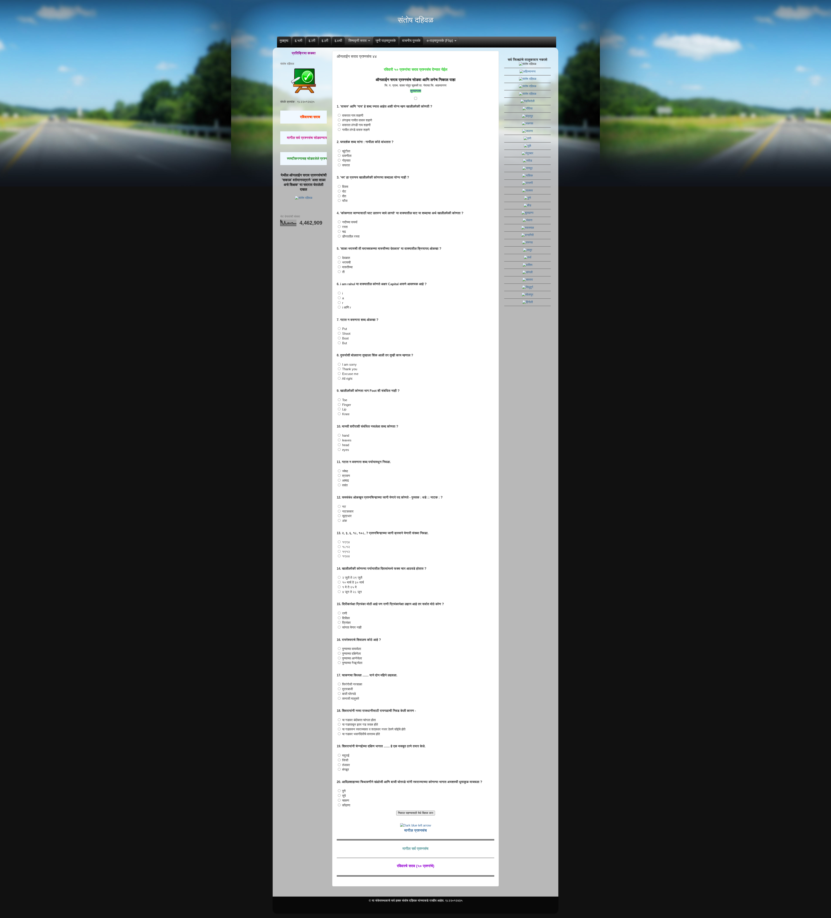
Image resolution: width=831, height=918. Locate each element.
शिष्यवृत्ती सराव (357, 40)
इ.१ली (298, 40)
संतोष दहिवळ (415, 20)
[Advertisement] (303, 297)
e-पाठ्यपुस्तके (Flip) (440, 40)
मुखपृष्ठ (284, 40)
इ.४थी (338, 40)
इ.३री (325, 40)
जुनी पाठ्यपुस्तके (385, 40)
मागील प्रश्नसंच (415, 830)
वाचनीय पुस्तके (411, 40)
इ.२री (312, 40)
